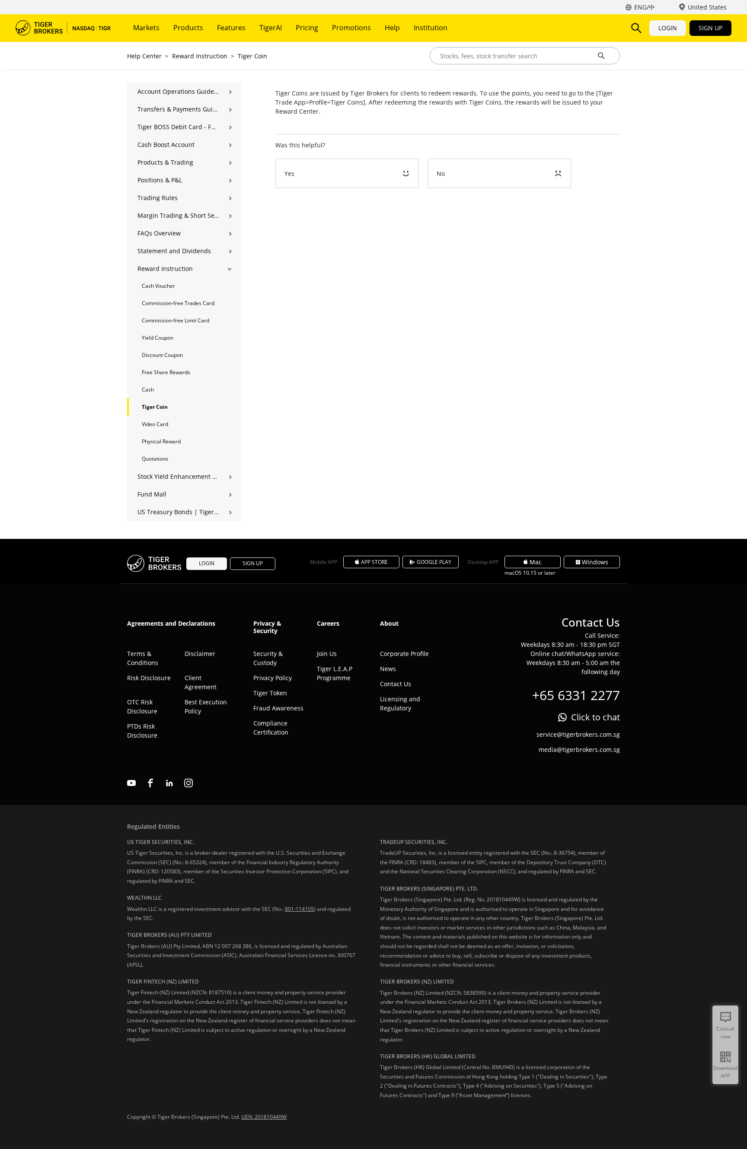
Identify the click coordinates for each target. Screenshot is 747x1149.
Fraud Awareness (278, 708)
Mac (536, 562)
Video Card (155, 424)
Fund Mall (151, 494)
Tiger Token (270, 693)
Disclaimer (200, 653)
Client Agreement (201, 682)
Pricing (307, 27)
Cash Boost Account (166, 144)
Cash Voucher (158, 286)
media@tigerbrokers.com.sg (579, 749)
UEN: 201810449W (264, 1116)
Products (188, 27)
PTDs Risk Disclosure (142, 730)
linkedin (169, 783)
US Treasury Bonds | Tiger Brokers (178, 512)
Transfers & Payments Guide (178, 109)
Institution (430, 27)
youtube (131, 783)
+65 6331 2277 (576, 695)
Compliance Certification (270, 727)
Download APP (725, 1071)
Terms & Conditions (142, 658)
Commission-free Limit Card (175, 320)
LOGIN (667, 28)
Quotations (155, 458)
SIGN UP (710, 28)
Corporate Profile (404, 653)
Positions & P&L (159, 180)
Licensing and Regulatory (400, 703)
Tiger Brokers (63, 28)
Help (392, 27)
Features (231, 27)
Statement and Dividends (174, 251)
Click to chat (595, 717)
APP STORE (374, 562)
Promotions (351, 27)
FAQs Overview (159, 233)
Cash (148, 389)
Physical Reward (161, 441)
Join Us (327, 653)
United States (707, 7)
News (388, 669)
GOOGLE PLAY (434, 562)
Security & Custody (268, 658)
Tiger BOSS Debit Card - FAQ (178, 127)
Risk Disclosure (149, 678)
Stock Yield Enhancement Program (178, 476)
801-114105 (299, 909)
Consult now (725, 1032)
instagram (188, 783)
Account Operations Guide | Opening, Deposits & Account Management (178, 91)
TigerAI (270, 27)
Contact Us (395, 684)
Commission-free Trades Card (178, 303)
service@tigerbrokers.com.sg (578, 734)
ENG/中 (644, 7)
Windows (595, 562)
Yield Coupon (157, 337)
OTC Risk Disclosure (142, 706)
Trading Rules (157, 198)
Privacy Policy (272, 678)
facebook (150, 783)
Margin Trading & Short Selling (178, 215)
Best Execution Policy (206, 706)
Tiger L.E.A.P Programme (334, 673)
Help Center (144, 56)
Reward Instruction (199, 56)
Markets (146, 27)
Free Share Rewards (166, 372)
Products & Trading (165, 162)
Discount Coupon (162, 355)
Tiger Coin (252, 56)
